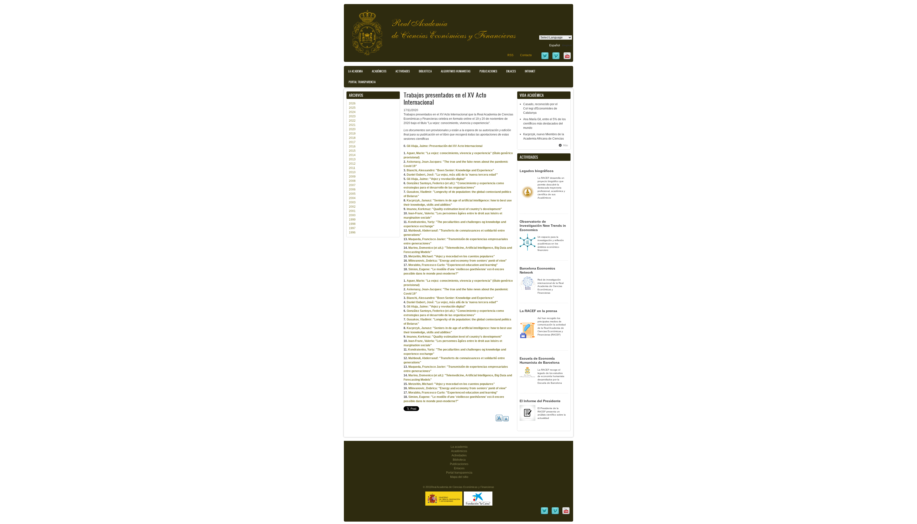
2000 (352, 215)
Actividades (402, 71)
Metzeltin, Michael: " (422, 256)
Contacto (526, 55)
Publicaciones (488, 71)
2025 (352, 107)
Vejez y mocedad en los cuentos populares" (465, 256)
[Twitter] (545, 59)
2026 (352, 103)
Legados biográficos (537, 171)
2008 (352, 181)
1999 (352, 219)
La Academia (355, 71)
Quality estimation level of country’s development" (467, 209)
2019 (352, 133)
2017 (352, 142)
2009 (352, 176)
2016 (352, 146)
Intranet (530, 71)
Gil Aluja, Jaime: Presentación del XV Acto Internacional (444, 146)
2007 (352, 185)
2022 (352, 120)
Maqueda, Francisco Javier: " (428, 239)
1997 (352, 228)
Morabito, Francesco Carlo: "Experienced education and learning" (453, 265)
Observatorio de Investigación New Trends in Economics (543, 226)
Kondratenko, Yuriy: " (422, 222)
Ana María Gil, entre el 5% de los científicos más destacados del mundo (544, 124)
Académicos (379, 71)
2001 (352, 211)
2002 (352, 206)
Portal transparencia (362, 82)
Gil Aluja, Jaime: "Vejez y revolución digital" (436, 179)
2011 (352, 168)
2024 (352, 112)
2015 (352, 150)
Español (554, 45)
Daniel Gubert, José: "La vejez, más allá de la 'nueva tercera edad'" (452, 174)
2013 (352, 159)
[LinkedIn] (544, 514)
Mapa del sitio (459, 477)
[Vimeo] (556, 59)
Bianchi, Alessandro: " (422, 170)
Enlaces (511, 71)
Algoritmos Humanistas (455, 71)
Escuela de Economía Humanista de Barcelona (540, 361)
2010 (352, 172)
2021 (352, 125)
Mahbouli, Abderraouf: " (424, 230)
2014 (352, 155)
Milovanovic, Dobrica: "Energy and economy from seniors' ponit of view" (457, 260)
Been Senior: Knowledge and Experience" (465, 170)
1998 (352, 224)
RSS (510, 55)
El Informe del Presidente (540, 401)
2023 (352, 116)
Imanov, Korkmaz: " (420, 209)
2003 (352, 202)
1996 (352, 232)
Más (565, 145)
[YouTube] (567, 59)
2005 (352, 193)
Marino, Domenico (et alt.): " (427, 247)
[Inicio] (363, 30)
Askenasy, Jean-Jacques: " (425, 161)
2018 (352, 138)
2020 (352, 129)
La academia (459, 446)
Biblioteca (425, 71)
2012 (352, 163)
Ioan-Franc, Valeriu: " (422, 213)
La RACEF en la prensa (538, 311)
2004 (352, 198)
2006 (352, 189)
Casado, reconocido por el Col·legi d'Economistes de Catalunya (540, 108)
